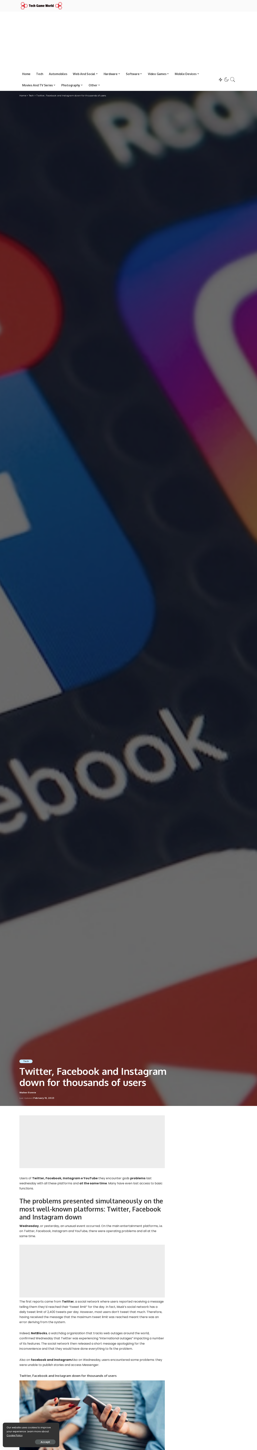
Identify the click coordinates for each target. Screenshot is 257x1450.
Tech (26, 1061)
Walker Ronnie (27, 1093)
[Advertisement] (128, 40)
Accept (45, 1441)
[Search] (233, 79)
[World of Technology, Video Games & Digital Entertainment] (41, 6)
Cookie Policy (15, 1435)
